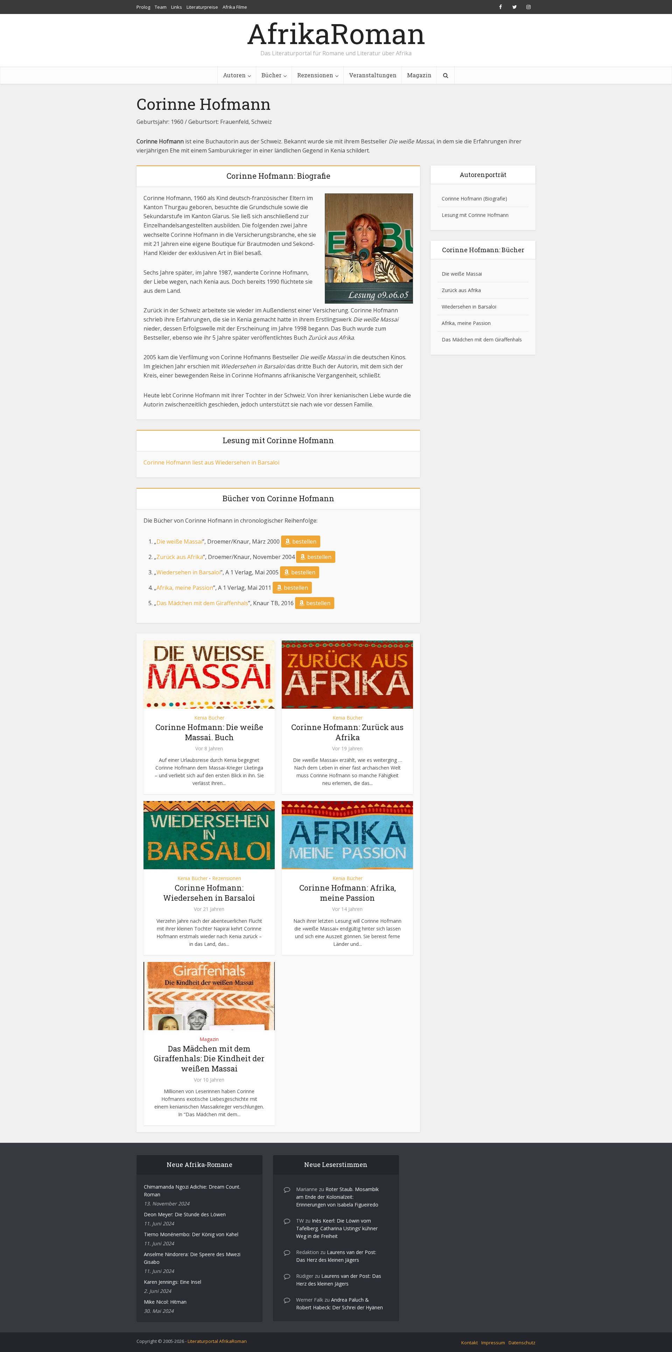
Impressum (493, 1342)
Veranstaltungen (373, 75)
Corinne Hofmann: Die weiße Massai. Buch (209, 732)
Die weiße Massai (179, 541)
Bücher (271, 75)
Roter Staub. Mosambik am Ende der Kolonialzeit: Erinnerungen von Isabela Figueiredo (337, 1197)
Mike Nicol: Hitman (165, 1301)
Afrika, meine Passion (184, 588)
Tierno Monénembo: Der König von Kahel (191, 1234)
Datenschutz (522, 1342)
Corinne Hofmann (462, 198)
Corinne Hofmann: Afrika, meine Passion (347, 893)
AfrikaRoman (336, 33)
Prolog (143, 7)
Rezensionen (315, 75)
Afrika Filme (235, 7)
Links (176, 7)
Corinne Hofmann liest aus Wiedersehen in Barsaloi (211, 462)
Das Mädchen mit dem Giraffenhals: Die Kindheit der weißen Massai (209, 1058)
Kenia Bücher (209, 717)
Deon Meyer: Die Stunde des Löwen (185, 1214)
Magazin (419, 75)
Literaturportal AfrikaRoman (217, 1341)
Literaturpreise (202, 7)
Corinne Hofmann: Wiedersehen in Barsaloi (209, 893)
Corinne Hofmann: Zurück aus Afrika (347, 732)
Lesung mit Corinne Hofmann (475, 215)
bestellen (304, 541)
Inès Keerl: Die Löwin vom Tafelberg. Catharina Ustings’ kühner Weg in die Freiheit (337, 1228)
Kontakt (469, 1342)
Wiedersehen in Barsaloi (188, 572)
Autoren (234, 75)
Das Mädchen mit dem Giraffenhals (202, 603)
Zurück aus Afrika (179, 557)
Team (161, 7)
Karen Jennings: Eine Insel (172, 1282)
